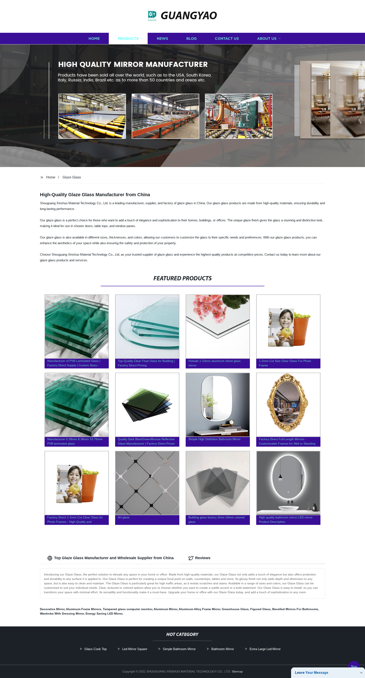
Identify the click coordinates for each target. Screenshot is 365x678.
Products (128, 39)
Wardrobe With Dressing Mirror (62, 613)
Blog (191, 39)
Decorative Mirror (52, 609)
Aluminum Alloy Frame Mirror (199, 609)
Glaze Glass (72, 177)
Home (94, 39)
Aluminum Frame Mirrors (83, 609)
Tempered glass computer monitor (127, 609)
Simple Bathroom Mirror (179, 649)
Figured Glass (260, 609)
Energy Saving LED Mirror (104, 613)
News (162, 39)
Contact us (227, 39)
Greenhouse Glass (235, 609)
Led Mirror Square (134, 649)
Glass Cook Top (95, 649)
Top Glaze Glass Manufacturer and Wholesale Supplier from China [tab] (114, 558)
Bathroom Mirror (222, 649)
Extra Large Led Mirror (265, 649)
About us (266, 39)
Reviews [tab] (202, 558)
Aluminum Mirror (165, 609)
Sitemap (237, 671)
